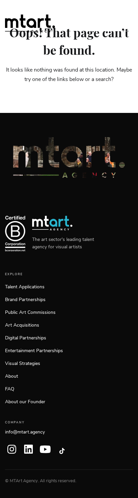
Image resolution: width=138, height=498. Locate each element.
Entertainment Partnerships (34, 350)
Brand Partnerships (25, 299)
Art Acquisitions (22, 325)
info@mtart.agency (25, 432)
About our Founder (25, 402)
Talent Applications (25, 287)
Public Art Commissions (30, 312)
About (11, 376)
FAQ (9, 389)
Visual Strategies (22, 363)
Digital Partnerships (25, 338)
